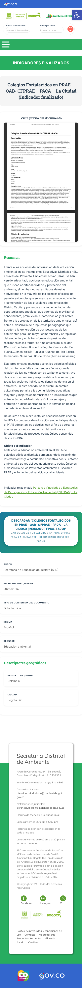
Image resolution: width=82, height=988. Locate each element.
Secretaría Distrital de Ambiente (41, 758)
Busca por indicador (15, 25)
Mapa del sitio (47, 934)
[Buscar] (70, 29)
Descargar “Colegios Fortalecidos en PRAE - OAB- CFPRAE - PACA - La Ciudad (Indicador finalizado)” (41, 531)
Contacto (29, 934)
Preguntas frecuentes (29, 938)
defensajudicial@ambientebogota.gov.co (40, 807)
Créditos (33, 942)
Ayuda (20, 942)
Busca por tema (47, 25)
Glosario (50, 938)
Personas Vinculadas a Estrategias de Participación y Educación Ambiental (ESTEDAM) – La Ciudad (41, 492)
